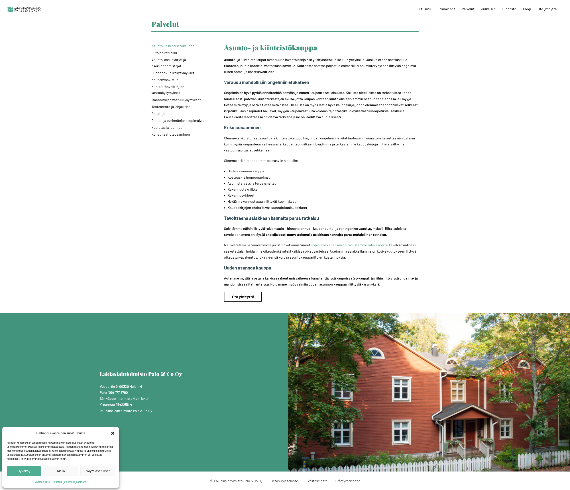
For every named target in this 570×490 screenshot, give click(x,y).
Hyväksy (24, 471)
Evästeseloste (41, 481)
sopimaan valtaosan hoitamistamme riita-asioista (349, 245)
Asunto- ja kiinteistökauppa (172, 46)
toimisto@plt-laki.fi (134, 398)
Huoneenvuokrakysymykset (172, 73)
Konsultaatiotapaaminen (170, 134)
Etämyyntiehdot (347, 481)
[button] (112, 433)
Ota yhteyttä (243, 296)
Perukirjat (159, 113)
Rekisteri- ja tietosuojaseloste (69, 481)
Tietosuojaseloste (284, 481)
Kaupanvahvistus (164, 80)
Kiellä (61, 471)
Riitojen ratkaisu (164, 53)
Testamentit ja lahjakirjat (170, 106)
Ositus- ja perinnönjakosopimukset (178, 120)
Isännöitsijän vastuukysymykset (176, 100)
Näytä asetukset (98, 471)
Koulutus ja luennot (166, 127)
